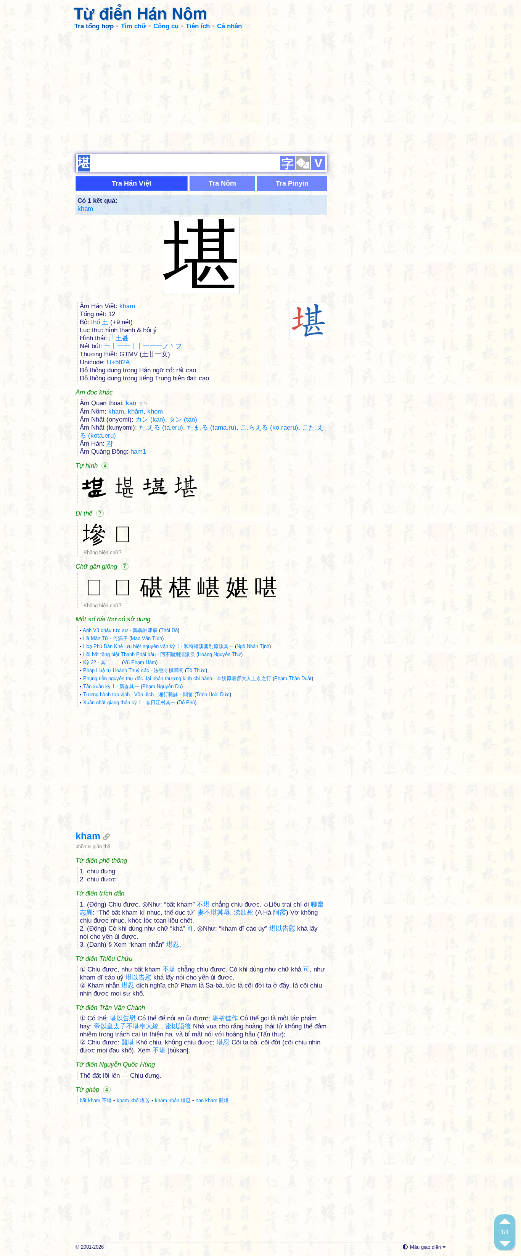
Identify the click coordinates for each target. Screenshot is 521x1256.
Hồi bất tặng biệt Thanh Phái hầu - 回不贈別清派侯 (139, 654)
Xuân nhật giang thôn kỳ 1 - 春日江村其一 (129, 702)
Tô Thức (196, 670)
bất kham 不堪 (96, 1100)
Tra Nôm (222, 183)
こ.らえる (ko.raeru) (269, 427)
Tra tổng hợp (94, 26)
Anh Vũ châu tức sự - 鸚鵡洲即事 (120, 630)
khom (155, 411)
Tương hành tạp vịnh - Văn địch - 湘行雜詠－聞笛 (138, 694)
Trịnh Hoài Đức (213, 694)
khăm (135, 411)
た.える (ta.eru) (161, 427)
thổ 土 (99, 322)
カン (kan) (150, 419)
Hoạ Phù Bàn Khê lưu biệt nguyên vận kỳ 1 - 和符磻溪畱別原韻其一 (158, 646)
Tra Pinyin (292, 183)
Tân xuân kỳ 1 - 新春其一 (111, 686)
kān (137, 403)
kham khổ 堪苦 (133, 1100)
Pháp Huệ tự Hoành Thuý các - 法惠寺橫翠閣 (133, 670)
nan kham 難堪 (212, 1100)
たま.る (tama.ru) (211, 427)
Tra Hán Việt (131, 183)
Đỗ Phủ (186, 702)
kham (85, 208)
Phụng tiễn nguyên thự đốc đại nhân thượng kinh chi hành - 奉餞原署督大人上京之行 (177, 678)
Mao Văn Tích (146, 638)
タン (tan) (183, 419)
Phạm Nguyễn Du (161, 686)
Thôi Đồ (169, 630)
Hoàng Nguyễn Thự (219, 654)
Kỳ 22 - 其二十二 (102, 662)
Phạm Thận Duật (293, 678)
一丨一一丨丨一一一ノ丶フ (143, 346)
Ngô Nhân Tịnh (252, 646)
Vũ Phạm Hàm (140, 662)
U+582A (118, 362)
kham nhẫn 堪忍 (173, 1100)
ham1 (138, 451)
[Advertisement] (260, 91)
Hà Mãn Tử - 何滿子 (105, 638)
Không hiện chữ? (102, 552)
